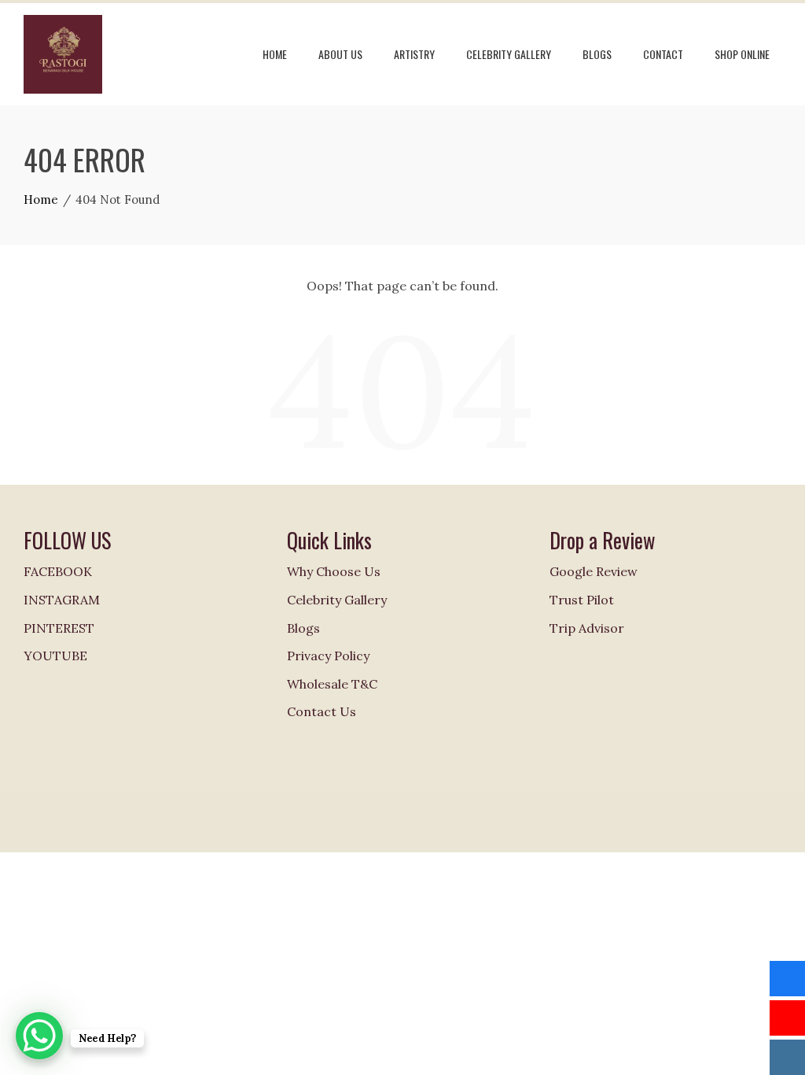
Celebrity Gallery (508, 54)
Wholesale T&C (332, 684)
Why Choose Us (333, 571)
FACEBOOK (58, 571)
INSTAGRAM (62, 600)
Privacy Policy (328, 655)
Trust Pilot (582, 600)
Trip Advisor (587, 628)
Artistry (414, 54)
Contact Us (321, 711)
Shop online (742, 54)
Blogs (597, 54)
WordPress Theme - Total (358, 822)
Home (275, 54)
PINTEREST (59, 628)
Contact (663, 54)
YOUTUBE (55, 655)
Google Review (594, 571)
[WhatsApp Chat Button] (39, 1035)
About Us (340, 54)
